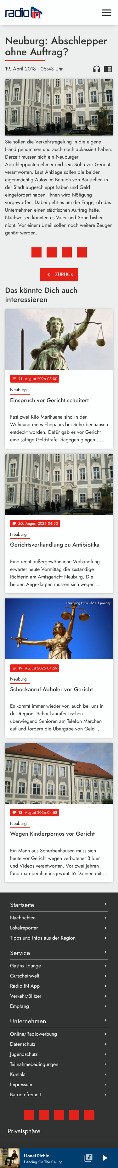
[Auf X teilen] (52, 252)
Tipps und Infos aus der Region (43, 937)
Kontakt (17, 1074)
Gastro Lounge (25, 965)
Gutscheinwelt (24, 975)
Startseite (22, 905)
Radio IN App (25, 985)
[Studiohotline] (89, 1115)
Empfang (19, 1006)
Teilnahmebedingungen (34, 1064)
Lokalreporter (24, 927)
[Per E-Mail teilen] (82, 252)
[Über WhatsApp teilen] (67, 252)
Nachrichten (23, 917)
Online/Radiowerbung (33, 1034)
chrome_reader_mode (108, 68)
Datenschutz (22, 1044)
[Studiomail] (29, 1115)
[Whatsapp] (74, 1115)
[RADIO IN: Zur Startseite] (51, 12)
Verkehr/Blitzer (25, 996)
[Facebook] (44, 1115)
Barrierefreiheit (25, 1094)
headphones (96, 68)
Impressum (21, 1084)
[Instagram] (59, 1115)
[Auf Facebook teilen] (36, 252)
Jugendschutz (23, 1054)
